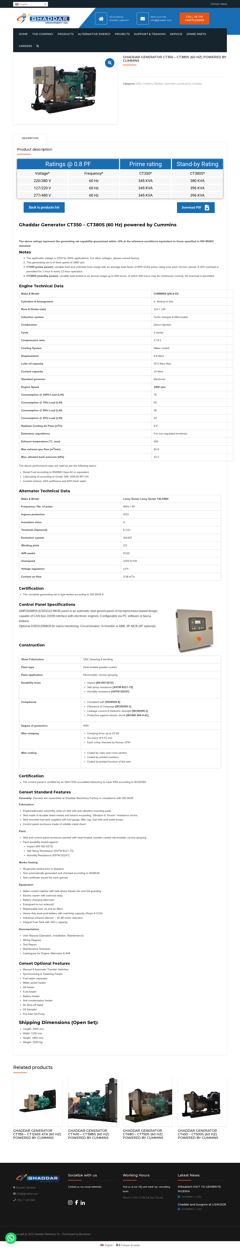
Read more (37, 1101)
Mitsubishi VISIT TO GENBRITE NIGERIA (199, 1189)
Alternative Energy (94, 34)
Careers (25, 46)
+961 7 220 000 (25, 1200)
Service (176, 34)
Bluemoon (85, 1234)
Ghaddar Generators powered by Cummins (178, 83)
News (224, 3)
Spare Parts (196, 34)
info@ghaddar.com (27, 1193)
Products (66, 34)
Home (23, 34)
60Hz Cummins (144, 83)
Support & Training (150, 34)
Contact (215, 3)
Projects (122, 34)
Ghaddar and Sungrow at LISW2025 (202, 1204)
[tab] (30, 138)
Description (30, 138)
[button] (109, 63)
